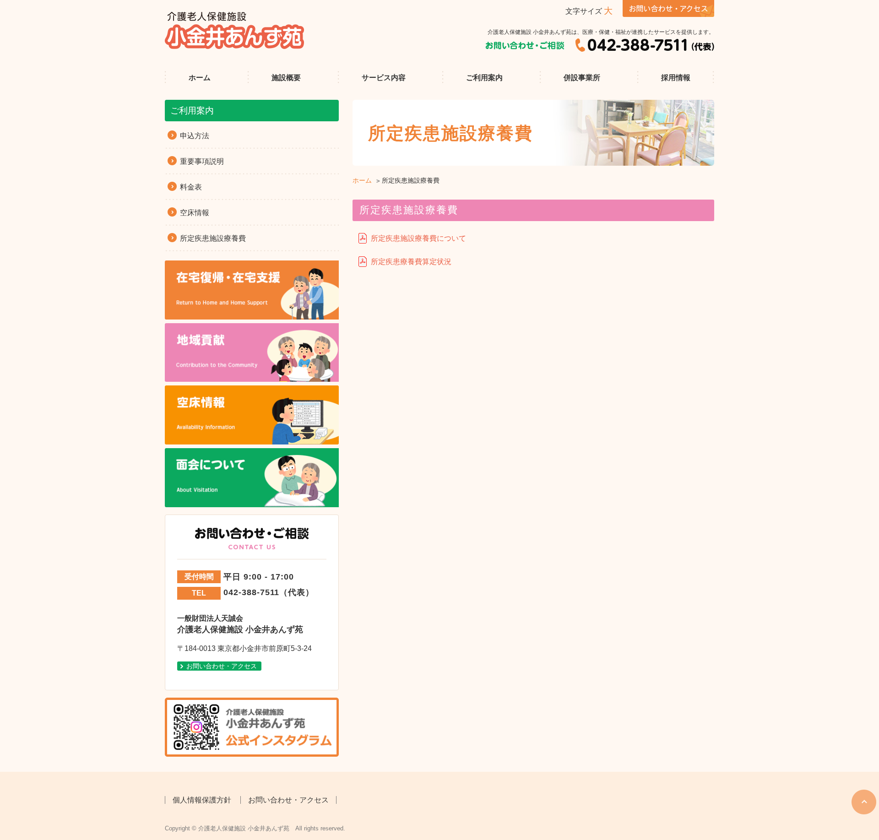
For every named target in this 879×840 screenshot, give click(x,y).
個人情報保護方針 (202, 800)
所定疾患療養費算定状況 (411, 262)
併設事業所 (582, 77)
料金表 (191, 187)
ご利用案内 (484, 77)
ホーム (200, 77)
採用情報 (675, 77)
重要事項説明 (202, 161)
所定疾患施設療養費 (213, 238)
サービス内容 (384, 77)
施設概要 (286, 77)
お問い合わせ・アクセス (221, 666)
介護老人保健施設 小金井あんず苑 (235, 30)
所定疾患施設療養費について (418, 238)
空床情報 (194, 213)
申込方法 (194, 136)
